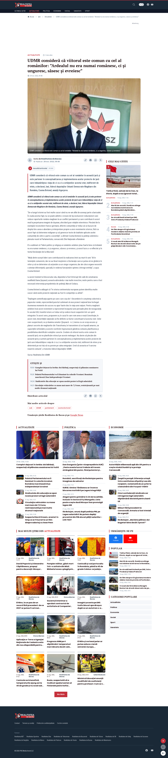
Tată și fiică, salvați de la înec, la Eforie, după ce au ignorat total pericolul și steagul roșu (122, 194)
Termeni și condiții (28, 723)
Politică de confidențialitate (45, 723)
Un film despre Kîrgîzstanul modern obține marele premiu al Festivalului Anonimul (125, 231)
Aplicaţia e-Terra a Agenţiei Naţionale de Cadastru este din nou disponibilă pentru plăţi (30, 643)
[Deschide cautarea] (134, 4)
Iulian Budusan (99, 675)
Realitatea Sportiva (33, 736)
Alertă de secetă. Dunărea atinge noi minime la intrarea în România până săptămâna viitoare (125, 208)
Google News (76, 415)
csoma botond (64, 408)
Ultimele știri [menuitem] (20, 11)
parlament (49, 408)
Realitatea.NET (19, 736)
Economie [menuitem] (57, 11)
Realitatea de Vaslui (70, 740)
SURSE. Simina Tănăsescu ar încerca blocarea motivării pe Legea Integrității (82, 489)
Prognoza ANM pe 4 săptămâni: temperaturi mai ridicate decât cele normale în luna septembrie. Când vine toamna (61, 647)
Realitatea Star (46, 736)
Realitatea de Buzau (85, 740)
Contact (17, 723)
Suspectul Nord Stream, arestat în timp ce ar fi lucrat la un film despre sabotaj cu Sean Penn (41, 520)
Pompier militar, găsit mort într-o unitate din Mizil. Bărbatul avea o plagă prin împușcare (60, 567)
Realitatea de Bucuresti (79, 736)
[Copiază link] (85, 160)
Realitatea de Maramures (103, 740)
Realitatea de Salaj (125, 736)
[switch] (141, 4)
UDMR (38, 408)
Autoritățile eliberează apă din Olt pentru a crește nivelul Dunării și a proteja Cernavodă (130, 467)
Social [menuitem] (67, 11)
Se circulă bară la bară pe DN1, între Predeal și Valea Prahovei (124, 218)
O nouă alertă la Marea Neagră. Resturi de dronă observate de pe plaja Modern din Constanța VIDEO (126, 244)
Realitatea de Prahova (54, 740)
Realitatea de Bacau (51, 159)
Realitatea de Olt (111, 736)
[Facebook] (148, 4)
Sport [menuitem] (87, 11)
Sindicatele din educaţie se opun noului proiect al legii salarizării (63, 381)
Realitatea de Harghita (22, 740)
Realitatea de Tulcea (96, 736)
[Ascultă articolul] (163, 740)
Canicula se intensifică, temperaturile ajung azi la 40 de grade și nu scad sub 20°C (29, 684)
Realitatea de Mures (37, 740)
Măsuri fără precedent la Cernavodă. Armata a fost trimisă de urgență (134, 511)
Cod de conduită (62, 723)
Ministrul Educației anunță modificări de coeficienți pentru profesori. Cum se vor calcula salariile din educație (91, 684)
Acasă (32, 17)
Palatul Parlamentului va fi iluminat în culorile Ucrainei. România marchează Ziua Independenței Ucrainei (63, 375)
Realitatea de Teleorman (61, 736)
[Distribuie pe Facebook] (90, 160)
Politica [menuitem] (46, 11)
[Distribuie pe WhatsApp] (95, 160)
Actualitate (48, 17)
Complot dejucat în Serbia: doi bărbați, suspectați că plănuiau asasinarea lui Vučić (66, 369)
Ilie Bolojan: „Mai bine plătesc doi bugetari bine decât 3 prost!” (134, 521)
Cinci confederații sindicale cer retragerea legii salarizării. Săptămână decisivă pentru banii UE (134, 497)
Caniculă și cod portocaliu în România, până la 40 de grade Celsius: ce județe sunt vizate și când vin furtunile (90, 569)
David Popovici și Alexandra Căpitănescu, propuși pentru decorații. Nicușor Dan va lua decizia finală (29, 567)
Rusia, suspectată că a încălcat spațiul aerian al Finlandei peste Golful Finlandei (59, 684)
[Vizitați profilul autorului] (30, 160)
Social (113, 227)
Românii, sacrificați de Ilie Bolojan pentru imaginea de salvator (83, 479)
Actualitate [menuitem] (34, 11)
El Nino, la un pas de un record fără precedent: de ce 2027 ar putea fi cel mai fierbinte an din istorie (30, 606)
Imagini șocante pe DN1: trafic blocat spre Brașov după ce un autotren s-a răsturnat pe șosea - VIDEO (90, 606)
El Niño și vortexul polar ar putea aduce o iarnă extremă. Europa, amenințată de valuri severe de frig (91, 647)
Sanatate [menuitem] (77, 11)
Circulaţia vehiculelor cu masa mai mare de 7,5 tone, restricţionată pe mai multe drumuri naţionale (67, 386)
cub (30, 408)
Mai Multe (61, 694)
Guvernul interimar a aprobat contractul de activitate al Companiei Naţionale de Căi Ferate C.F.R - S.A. (59, 606)
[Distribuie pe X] (101, 160)
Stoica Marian (69, 597)
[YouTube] (152, 4)
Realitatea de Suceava (141, 736)
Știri (39, 17)
